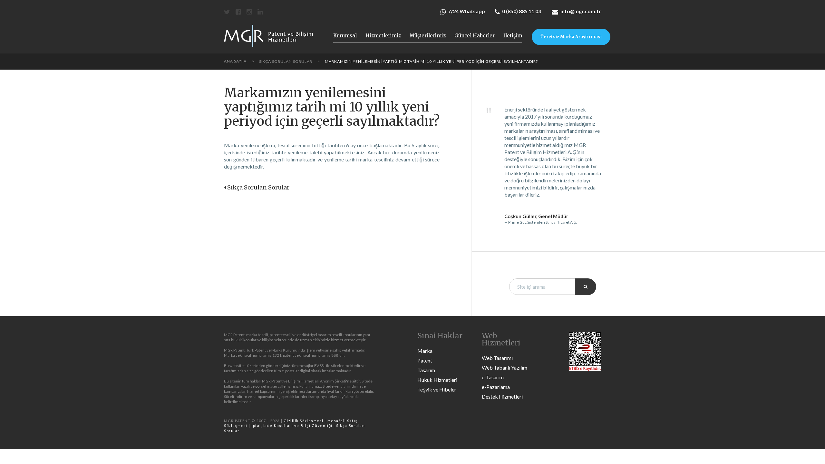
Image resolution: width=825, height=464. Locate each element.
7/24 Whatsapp (466, 11)
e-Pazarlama (496, 387)
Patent (424, 360)
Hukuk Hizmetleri (437, 380)
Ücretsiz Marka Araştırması (571, 37)
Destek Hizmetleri (502, 396)
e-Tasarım (493, 377)
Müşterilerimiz (428, 36)
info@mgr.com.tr (580, 11)
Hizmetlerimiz (383, 36)
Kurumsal (345, 36)
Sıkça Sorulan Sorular (258, 187)
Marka (424, 351)
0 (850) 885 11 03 (521, 11)
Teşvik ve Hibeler (436, 389)
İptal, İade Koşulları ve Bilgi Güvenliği (292, 425)
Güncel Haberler (474, 36)
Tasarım (426, 370)
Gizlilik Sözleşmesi (304, 421)
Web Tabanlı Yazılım (504, 367)
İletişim (512, 36)
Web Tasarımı (497, 358)
